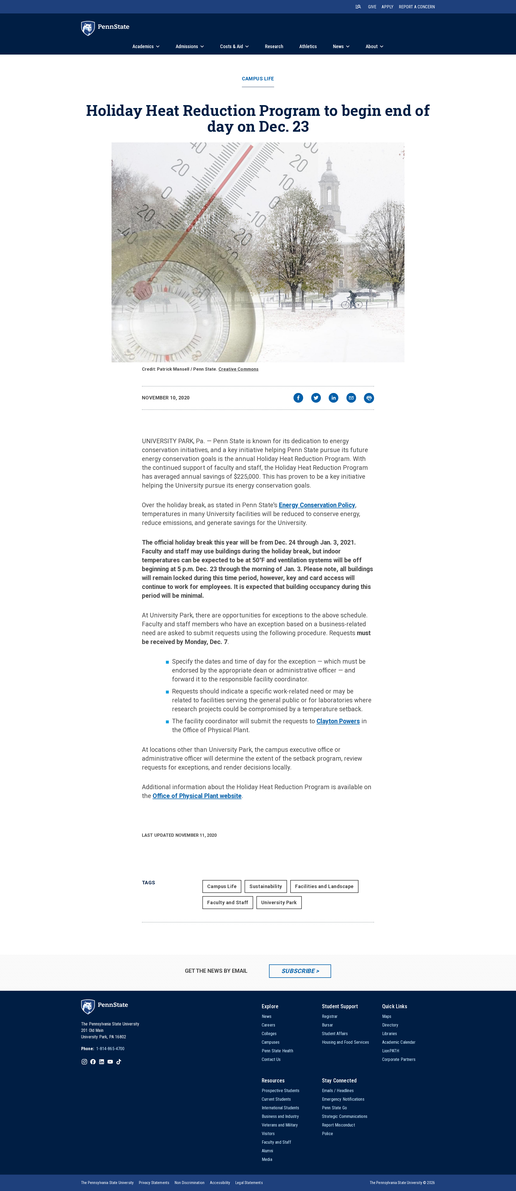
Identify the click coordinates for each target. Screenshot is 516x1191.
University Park (279, 902)
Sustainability (265, 886)
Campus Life (258, 78)
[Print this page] (369, 398)
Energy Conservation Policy (317, 505)
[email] (351, 398)
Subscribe (297, 971)
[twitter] (316, 398)
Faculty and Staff (227, 902)
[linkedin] (333, 398)
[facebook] (298, 398)
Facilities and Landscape (324, 886)
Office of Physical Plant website (197, 796)
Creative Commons (238, 369)
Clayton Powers (338, 721)
